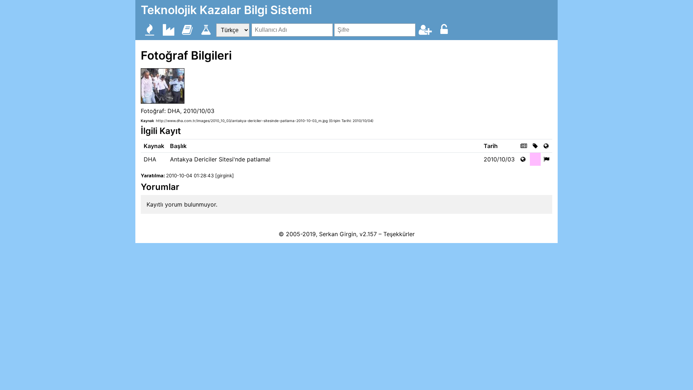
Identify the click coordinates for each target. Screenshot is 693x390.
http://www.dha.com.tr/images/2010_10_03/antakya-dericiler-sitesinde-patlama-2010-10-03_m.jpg (242, 120)
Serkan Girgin (337, 234)
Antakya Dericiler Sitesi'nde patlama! (220, 159)
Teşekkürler (399, 234)
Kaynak (147, 120)
